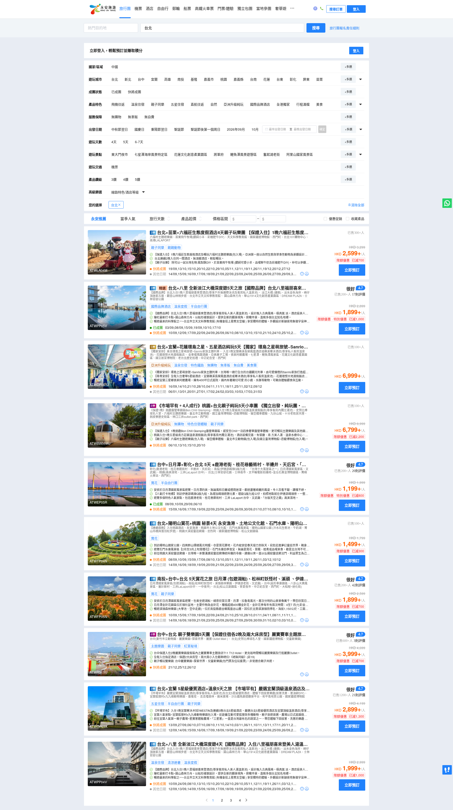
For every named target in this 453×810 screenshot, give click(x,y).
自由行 (162, 9)
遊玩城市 (95, 79)
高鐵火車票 (204, 9)
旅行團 (125, 9)
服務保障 (95, 116)
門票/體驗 (226, 9)
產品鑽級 (95, 179)
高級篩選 (95, 191)
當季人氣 (127, 219)
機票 (138, 9)
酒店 (149, 9)
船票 (187, 9)
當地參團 (263, 9)
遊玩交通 (95, 166)
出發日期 (95, 129)
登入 (356, 9)
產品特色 (95, 104)
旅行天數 (157, 219)
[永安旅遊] (102, 9)
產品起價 (188, 219)
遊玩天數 (95, 141)
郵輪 (176, 9)
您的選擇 (95, 204)
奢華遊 (280, 9)
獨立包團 (244, 9)
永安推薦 (98, 219)
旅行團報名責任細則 (344, 28)
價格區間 (220, 219)
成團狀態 (95, 91)
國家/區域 (96, 66)
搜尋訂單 (336, 9)
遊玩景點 (95, 154)
